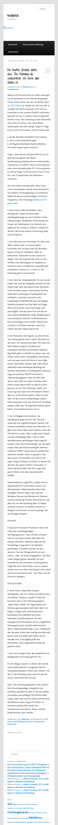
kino (28, 822)
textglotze (13, 15)
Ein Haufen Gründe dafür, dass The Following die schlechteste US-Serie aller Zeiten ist (23, 76)
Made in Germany (44, 822)
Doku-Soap (30, 808)
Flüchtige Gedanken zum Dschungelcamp (23, 776)
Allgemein (25, 719)
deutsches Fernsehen (14, 808)
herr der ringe (23, 818)
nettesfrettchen (13, 89)
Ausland (14, 804)
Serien (9, 721)
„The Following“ (17, 105)
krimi (35, 822)
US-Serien (28, 721)
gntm (45, 813)
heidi (9, 818)
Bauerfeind (21, 804)
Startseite (12, 44)
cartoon (28, 804)
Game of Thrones (37, 813)
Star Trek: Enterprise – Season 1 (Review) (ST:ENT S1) (28, 767)
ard (9, 804)
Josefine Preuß (12, 822)
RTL (46, 719)
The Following (18, 721)
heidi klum (15, 818)
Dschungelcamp (17, 812)
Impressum (13, 51)
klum (31, 822)
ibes (40, 817)
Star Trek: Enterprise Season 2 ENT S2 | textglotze (27, 764)
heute (33, 817)
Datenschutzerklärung (33, 44)
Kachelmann (22, 822)
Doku (24, 808)
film (29, 813)
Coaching (34, 804)
